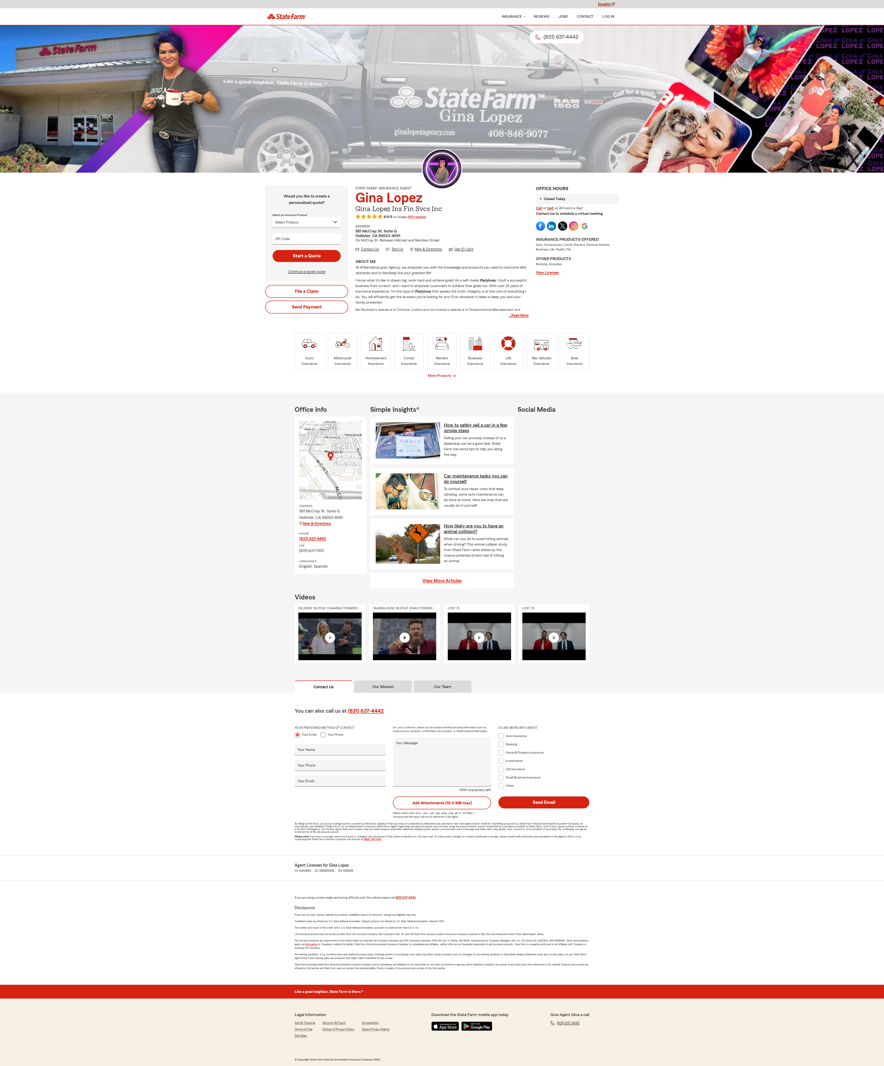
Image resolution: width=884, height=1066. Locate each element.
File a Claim (307, 291)
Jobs (563, 16)
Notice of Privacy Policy (339, 1029)
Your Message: (407, 743)
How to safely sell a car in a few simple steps (475, 428)
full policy (311, 944)
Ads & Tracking (305, 1023)
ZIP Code (282, 239)
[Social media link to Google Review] (584, 226)
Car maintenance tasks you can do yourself (476, 479)
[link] (286, 16)
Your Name (306, 750)
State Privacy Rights (376, 1029)
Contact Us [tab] (324, 687)
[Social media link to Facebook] (540, 226)
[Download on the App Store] (445, 1026)
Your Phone (335, 734)
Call (539, 208)
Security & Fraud (334, 1023)
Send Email (544, 802)
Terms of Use (303, 1029)
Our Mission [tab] (383, 687)
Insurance (512, 16)
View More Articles (442, 580)
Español (604, 4)
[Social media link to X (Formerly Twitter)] (562, 226)
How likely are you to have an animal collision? (473, 529)
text (550, 208)
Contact (585, 16)
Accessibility (370, 1023)
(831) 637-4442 (312, 539)
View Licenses (547, 272)
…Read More (519, 315)
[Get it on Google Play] (476, 1026)
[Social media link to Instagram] (573, 226)
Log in (608, 16)
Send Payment (307, 307)
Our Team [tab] (442, 687)
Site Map (301, 1035)
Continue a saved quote (307, 271)
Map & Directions (317, 523)
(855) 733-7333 (372, 839)
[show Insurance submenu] (524, 16)
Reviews (541, 16)
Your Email (309, 734)
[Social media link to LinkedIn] (551, 226)
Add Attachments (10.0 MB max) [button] (442, 803)
